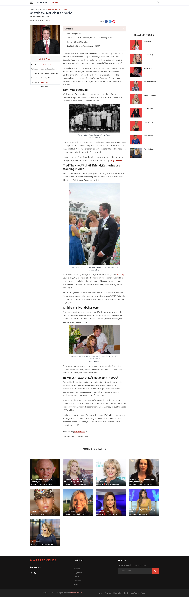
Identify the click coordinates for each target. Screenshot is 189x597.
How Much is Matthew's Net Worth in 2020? (83, 46)
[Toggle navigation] (32, 3)
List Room (77, 581)
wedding (120, 274)
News (76, 585)
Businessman (83, 437)
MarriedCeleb (43, 560)
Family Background (74, 34)
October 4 (44, 64)
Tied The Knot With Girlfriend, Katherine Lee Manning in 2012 (90, 38)
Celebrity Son (69, 437)
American (44, 82)
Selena (50, 20)
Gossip (76, 577)
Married (47, 2)
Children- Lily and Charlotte (77, 42)
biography (41, 9)
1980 (49, 64)
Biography (78, 573)
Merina (68, 484)
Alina (34, 484)
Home (76, 565)
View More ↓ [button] (45, 87)
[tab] (94, 28)
